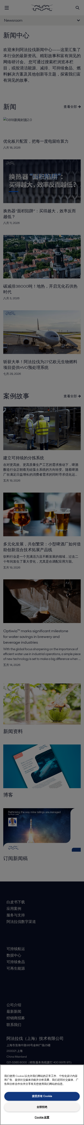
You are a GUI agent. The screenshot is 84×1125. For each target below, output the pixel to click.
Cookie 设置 (42, 1117)
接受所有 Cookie (42, 1096)
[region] (42, 1095)
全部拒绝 (42, 1107)
